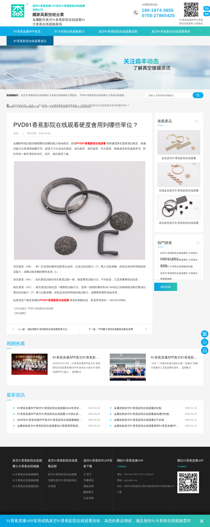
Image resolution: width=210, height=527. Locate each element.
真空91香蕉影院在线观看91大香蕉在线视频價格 (179, 273)
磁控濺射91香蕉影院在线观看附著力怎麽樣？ (49, 329)
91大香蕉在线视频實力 (69, 31)
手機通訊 (88, 480)
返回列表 (165, 287)
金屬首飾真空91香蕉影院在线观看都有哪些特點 (141, 414)
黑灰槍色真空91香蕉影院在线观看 (179, 223)
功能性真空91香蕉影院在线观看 (62, 481)
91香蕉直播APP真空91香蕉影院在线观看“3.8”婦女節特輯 (175, 357)
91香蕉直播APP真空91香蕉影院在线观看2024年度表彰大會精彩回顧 (76, 357)
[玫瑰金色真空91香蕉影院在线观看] (179, 175)
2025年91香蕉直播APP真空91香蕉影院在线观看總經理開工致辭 (50, 420)
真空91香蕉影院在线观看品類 (118, 31)
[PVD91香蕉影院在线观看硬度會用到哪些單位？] (18, 10)
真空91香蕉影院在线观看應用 (170, 31)
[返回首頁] (204, 350)
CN (207, 8)
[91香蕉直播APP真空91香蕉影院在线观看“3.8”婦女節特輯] (128, 367)
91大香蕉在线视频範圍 (25, 480)
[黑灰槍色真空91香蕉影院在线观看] (179, 207)
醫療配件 (88, 492)
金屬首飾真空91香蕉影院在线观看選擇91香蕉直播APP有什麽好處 (147, 426)
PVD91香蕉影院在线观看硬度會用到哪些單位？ (105, 105)
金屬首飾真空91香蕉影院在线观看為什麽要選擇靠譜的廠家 (50, 426)
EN (207, 14)
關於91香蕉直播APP (74, 41)
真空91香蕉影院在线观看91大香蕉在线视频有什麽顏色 (49, 95)
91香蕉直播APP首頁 (27, 31)
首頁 (31, 105)
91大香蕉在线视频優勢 (25, 474)
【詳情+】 (76, 371)
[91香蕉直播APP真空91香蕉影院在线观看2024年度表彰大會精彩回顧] (29, 364)
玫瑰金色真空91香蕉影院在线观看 (179, 190)
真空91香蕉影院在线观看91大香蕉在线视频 (27, 466)
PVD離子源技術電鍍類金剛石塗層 (115, 329)
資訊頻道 (43, 105)
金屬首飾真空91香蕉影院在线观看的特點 (138, 408)
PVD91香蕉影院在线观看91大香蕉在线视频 (102, 95)
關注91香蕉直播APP (190, 463)
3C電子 (87, 474)
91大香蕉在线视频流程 (25, 486)
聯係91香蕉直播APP (115, 41)
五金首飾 (88, 498)
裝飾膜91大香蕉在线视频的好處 (176, 266)
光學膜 (52, 486)
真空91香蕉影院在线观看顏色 (62, 475)
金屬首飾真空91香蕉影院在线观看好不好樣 (139, 420)
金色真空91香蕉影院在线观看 (179, 158)
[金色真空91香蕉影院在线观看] (179, 142)
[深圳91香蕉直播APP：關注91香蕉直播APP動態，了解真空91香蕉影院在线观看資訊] (105, 88)
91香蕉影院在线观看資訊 (30, 41)
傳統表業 (88, 486)
